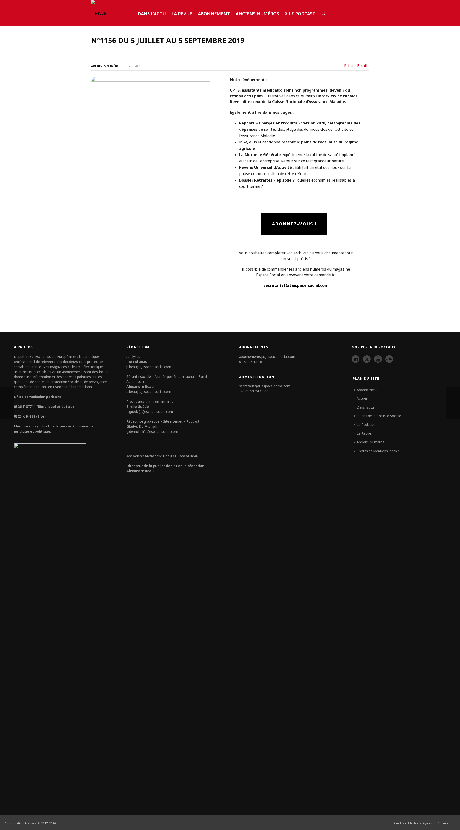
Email (362, 66)
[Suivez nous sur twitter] (367, 359)
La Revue (182, 14)
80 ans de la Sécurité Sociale (379, 416)
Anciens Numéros (257, 14)
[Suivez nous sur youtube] (378, 359)
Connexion (445, 823)
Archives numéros (106, 66)
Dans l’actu (152, 14)
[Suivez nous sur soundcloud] (389, 359)
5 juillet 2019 (132, 66)
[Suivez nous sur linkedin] (355, 359)
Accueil (362, 398)
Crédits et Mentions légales (378, 451)
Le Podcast (302, 14)
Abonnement (214, 14)
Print (348, 66)
